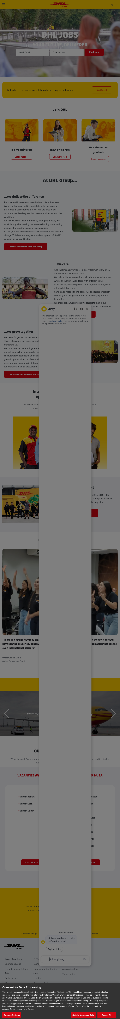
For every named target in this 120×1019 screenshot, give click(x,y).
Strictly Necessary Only (83, 1015)
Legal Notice (28, 1009)
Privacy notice (16, 1009)
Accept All (106, 1015)
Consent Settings (12, 1015)
